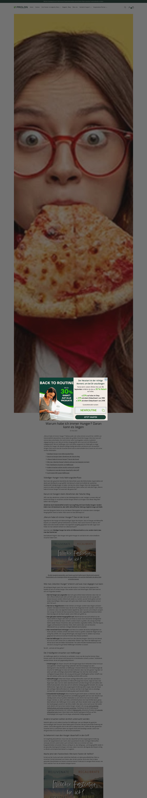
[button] (90, 410)
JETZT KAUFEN (90, 417)
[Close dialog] (106, 379)
